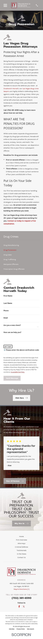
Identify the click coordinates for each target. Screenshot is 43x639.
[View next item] (22, 474)
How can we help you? (12, 332)
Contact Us (21, 557)
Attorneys (21, 543)
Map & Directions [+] (21, 589)
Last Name (8, 303)
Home (21, 536)
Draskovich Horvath (11, 88)
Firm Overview (21, 540)
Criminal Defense (21, 547)
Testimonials (21, 550)
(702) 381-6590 (21, 598)
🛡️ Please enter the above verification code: (21, 350)
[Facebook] (19, 606)
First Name (8, 296)
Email (6, 318)
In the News (21, 554)
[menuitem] (21, 245)
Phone (6, 310)
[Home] (20, 5)
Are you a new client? (12, 325)
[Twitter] (24, 606)
